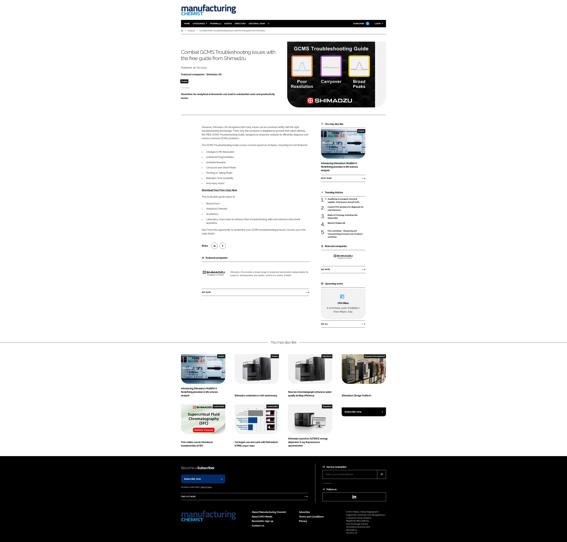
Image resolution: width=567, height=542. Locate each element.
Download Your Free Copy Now (219, 190)
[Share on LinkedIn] (214, 246)
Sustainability (219, 406)
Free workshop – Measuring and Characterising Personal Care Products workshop (346, 233)
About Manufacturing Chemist (269, 512)
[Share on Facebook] (223, 246)
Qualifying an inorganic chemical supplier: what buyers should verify (346, 201)
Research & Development (375, 356)
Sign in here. (206, 487)
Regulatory (327, 406)
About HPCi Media (262, 516)
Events (228, 23)
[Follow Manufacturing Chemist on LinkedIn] (354, 497)
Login (378, 23)
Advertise (304, 512)
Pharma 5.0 (215, 23)
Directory (240, 23)
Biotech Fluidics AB (346, 223)
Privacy (303, 521)
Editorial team (257, 23)
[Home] (182, 31)
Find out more (188, 497)
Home (187, 23)
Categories (199, 23)
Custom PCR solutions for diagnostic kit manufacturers (346, 209)
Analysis (184, 81)
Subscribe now (353, 411)
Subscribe (358, 23)
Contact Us (258, 525)
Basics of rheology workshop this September (346, 217)
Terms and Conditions (311, 516)
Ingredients (326, 356)
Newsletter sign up (262, 521)
